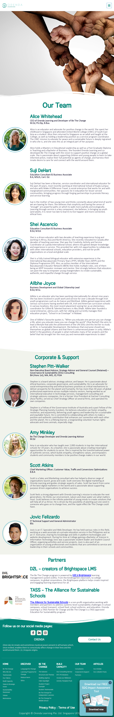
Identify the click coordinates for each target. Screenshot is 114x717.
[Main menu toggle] (109, 5)
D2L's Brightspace (82, 575)
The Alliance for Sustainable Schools (49, 602)
